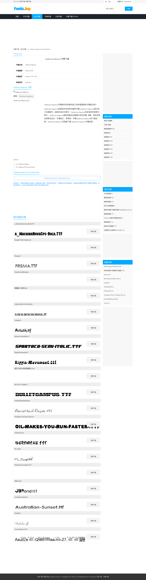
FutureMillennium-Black (111, 299)
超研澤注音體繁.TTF (110, 226)
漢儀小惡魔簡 (108, 120)
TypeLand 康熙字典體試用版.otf (113, 218)
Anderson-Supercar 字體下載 (57, 59)
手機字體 (48, 16)
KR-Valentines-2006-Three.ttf (112, 278)
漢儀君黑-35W (108, 141)
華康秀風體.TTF (109, 201)
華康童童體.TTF (109, 214)
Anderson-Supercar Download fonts (57, 178)
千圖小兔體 (107, 125)
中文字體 (26, 16)
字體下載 (28, 1)
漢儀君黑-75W (108, 157)
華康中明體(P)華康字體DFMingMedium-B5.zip (118, 210)
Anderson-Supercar (30, 65)
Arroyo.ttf (107, 303)
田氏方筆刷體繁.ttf (109, 206)
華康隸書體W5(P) (109, 129)
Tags (109, 1)
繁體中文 (120, 1)
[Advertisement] (73, 34)
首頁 (17, 16)
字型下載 (22, 1)
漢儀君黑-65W (108, 153)
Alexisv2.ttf (107, 274)
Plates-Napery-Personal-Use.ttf (112, 266)
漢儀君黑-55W (108, 149)
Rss (106, 1)
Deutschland (127, 1)
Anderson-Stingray (23, 164)
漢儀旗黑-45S (108, 137)
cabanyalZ (107, 283)
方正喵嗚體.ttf (108, 193)
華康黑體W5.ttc (108, 222)
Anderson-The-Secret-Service (26, 167)
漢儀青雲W (107, 133)
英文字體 (37, 16)
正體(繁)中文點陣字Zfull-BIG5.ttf (114, 230)
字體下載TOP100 (72, 16)
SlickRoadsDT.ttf (109, 287)
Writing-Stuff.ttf (108, 291)
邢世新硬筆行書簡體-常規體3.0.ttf (114, 270)
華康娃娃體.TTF (109, 197)
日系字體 (58, 16)
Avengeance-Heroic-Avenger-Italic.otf (114, 295)
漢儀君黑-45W (108, 145)
